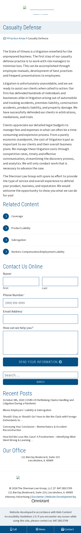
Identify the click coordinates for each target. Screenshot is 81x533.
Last (44, 288)
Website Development (59, 496)
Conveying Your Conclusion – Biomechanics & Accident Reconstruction (35, 428)
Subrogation (18, 240)
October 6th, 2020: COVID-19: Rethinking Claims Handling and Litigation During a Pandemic (38, 401)
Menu (41, 529)
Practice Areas (17, 38)
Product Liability (20, 228)
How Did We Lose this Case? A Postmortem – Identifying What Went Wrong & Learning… (39, 438)
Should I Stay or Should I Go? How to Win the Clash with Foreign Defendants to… (39, 418)
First (5, 288)
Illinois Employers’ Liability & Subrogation (27, 410)
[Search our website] (40, 375)
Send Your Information (38, 362)
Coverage (17, 216)
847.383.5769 (60, 520)
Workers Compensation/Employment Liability (37, 251)
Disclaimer (38, 496)
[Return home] (4, 38)
